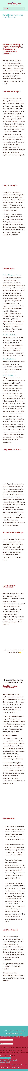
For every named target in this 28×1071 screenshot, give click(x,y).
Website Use (18, 1033)
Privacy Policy (20, 1030)
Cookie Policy (10, 1033)
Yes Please (5, 1055)
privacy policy (4, 1067)
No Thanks (14, 1055)
